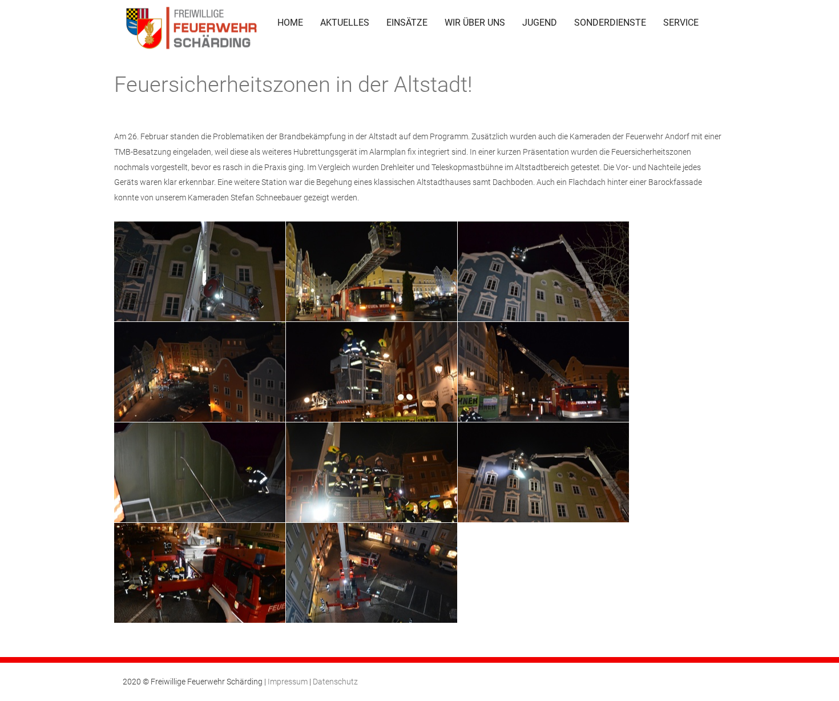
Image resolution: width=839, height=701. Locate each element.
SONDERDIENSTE (610, 22)
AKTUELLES (344, 22)
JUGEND (539, 22)
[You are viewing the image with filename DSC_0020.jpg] (199, 372)
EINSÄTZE (406, 22)
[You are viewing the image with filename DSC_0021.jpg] (371, 372)
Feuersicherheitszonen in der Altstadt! (293, 84)
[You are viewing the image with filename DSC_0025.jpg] (199, 472)
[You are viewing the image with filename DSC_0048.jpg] (199, 573)
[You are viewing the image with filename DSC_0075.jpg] (371, 573)
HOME (290, 22)
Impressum (288, 681)
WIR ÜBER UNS (475, 22)
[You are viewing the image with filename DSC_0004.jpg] (199, 271)
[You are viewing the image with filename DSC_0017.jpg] (543, 271)
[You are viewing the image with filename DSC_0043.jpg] (543, 472)
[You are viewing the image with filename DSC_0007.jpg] (371, 271)
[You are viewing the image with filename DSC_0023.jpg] (543, 372)
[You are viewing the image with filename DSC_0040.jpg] (371, 472)
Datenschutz (335, 681)
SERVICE (681, 22)
